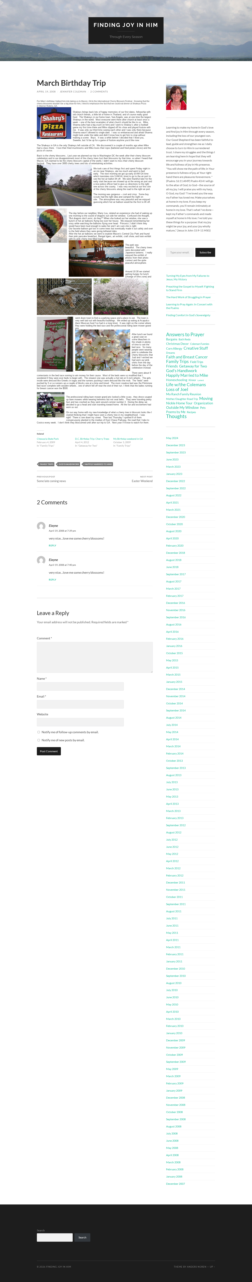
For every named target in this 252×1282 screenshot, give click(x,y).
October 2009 (174, 1054)
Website (42, 714)
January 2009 (174, 1090)
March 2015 (173, 674)
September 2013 (176, 767)
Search (41, 1230)
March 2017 (173, 588)
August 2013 (173, 775)
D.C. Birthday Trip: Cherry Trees (92, 438)
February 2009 (174, 1083)
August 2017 (173, 581)
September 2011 (176, 904)
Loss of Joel (177, 389)
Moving (206, 398)
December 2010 (175, 968)
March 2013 (173, 810)
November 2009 (175, 1047)
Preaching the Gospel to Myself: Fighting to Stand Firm (190, 288)
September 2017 (176, 574)
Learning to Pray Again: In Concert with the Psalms (189, 306)
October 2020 (174, 524)
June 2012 (172, 846)
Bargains (171, 339)
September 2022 (176, 488)
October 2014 (174, 703)
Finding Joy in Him (126, 25)
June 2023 (172, 459)
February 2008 (174, 1169)
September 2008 (176, 1119)
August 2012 (173, 832)
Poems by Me (175, 412)
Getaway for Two (193, 366)
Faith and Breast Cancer (187, 357)
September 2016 (176, 617)
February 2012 (174, 875)
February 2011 (174, 954)
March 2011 (173, 947)
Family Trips (46, 464)
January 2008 (174, 1176)
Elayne (53, 526)
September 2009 (176, 1061)
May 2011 (172, 932)
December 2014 (175, 688)
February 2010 (174, 1025)
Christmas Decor (177, 344)
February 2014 (174, 753)
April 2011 (172, 939)
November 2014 (175, 696)
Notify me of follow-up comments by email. (70, 732)
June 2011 (172, 925)
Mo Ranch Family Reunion (183, 394)
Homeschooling (176, 380)
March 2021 (173, 509)
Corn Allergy (174, 348)
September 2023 (176, 452)
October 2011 (174, 896)
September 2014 (176, 710)
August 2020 (173, 531)
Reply (52, 545)
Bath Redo (184, 339)
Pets (203, 407)
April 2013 (172, 803)
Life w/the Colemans (186, 384)
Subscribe (205, 252)
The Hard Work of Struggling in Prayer (188, 297)
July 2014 (172, 724)
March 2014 (173, 746)
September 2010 (176, 975)
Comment (44, 638)
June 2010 (172, 997)
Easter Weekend (142, 479)
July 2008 (172, 1133)
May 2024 (172, 438)
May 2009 (172, 1068)
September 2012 (176, 825)
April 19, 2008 (46, 91)
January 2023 (174, 473)
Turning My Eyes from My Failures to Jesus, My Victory (187, 277)
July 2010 (172, 990)
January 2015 (174, 681)
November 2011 (175, 889)
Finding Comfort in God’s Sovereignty (188, 315)
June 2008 (172, 1140)
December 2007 (175, 1183)
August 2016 (173, 624)
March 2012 (173, 868)
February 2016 (174, 638)
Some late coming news (51, 479)
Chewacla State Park (48, 438)
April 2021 (172, 502)
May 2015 (172, 660)
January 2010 (174, 1033)
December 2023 (175, 445)
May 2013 (172, 796)
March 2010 (173, 1018)
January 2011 (174, 961)
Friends (172, 366)
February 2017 (174, 595)
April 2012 (172, 861)
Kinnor (192, 380)
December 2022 (175, 481)
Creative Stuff (196, 348)
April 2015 (172, 667)
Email (41, 696)
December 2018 (175, 552)
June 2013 (172, 789)
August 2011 (173, 911)
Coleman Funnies (199, 343)
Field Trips (196, 362)
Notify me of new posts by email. (63, 740)
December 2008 (175, 1097)
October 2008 (174, 1112)
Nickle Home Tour (179, 403)
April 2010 (172, 1011)
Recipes (191, 412)
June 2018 (172, 567)
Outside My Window (182, 407)
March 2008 (173, 1162)
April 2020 (172, 538)
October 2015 (174, 653)
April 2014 (172, 739)
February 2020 (174, 545)
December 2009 (175, 1040)
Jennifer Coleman (73, 91)
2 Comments (99, 91)
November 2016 (175, 610)
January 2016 (174, 645)
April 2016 (172, 631)
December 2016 (175, 602)
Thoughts (176, 416)
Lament (200, 380)
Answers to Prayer (185, 334)
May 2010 (172, 1004)
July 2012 (172, 839)
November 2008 (175, 1104)
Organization (203, 403)
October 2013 (174, 760)
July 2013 (172, 782)
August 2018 (173, 559)
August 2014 (173, 717)
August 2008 (173, 1126)
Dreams (170, 352)
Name (42, 678)
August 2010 (173, 983)
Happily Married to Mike (98, 464)
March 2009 (173, 1076)
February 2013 (174, 817)
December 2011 (175, 882)
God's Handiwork (69, 464)
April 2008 (172, 1155)
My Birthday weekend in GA (128, 438)
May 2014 (172, 732)
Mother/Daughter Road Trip (182, 398)
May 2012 (172, 853)
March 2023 (173, 466)
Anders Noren (196, 1266)
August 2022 (173, 495)
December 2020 (175, 516)
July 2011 (172, 918)
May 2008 (172, 1147)
